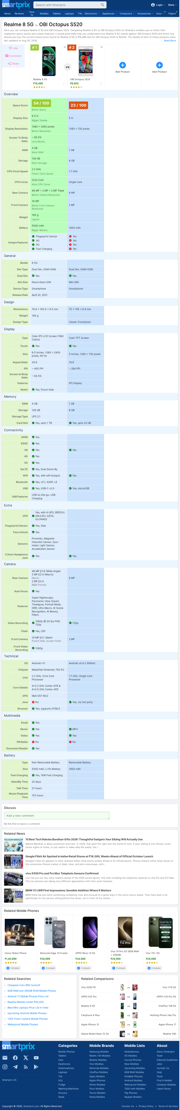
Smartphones (131, 1051)
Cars (60, 1059)
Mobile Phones (66, 1051)
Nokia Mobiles (97, 1096)
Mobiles (44, 13)
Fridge (61, 1084)
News (7, 13)
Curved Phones (132, 1059)
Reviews (19, 13)
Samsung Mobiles (99, 1051)
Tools (160, 1076)
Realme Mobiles (98, 1059)
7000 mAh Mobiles (134, 1088)
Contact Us (163, 1068)
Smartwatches (66, 1068)
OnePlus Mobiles (98, 1072)
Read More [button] (170, 40)
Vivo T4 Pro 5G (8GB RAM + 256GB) (125, 953)
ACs (60, 1080)
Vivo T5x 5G (153, 953)
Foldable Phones (133, 1076)
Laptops (69, 13)
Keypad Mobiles (133, 1096)
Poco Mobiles (96, 1088)
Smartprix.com (31, 1106)
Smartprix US (9, 1079)
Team (160, 1055)
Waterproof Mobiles (135, 1084)
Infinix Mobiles (97, 1084)
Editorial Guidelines (167, 1059)
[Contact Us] (5, 1058)
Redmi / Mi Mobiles (99, 1055)
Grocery (62, 1092)
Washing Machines (68, 1088)
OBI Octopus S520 (80, 79)
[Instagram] (5, 1067)
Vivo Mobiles (96, 1063)
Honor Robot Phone (16, 953)
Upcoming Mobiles (134, 1068)
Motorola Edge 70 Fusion (54, 953)
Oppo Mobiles (97, 1076)
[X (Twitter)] (26, 1058)
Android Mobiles (133, 1080)
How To (31, 13)
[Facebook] (15, 1058)
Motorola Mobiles (99, 1068)
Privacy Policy (146, 1106)
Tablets (57, 13)
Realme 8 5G (40, 79)
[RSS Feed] (26, 1067)
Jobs (159, 1063)
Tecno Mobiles (97, 1092)
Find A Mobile (164, 1080)
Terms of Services (168, 1106)
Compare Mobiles (166, 1084)
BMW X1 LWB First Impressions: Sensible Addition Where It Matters (68, 890)
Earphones (64, 1063)
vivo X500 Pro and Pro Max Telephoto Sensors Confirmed (62, 873)
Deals (61, 1096)
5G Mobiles (130, 1055)
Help (159, 1072)
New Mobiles (131, 1063)
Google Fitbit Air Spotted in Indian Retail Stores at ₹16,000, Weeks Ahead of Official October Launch (89, 856)
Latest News (164, 1088)
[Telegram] (15, 1067)
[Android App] (36, 1067)
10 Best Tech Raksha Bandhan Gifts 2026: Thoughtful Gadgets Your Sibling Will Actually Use (84, 839)
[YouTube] (36, 1058)
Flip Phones (130, 1092)
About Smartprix (166, 1051)
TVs (80, 13)
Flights (172, 13)
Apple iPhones (97, 1080)
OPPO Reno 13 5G (85, 953)
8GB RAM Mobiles (134, 1072)
